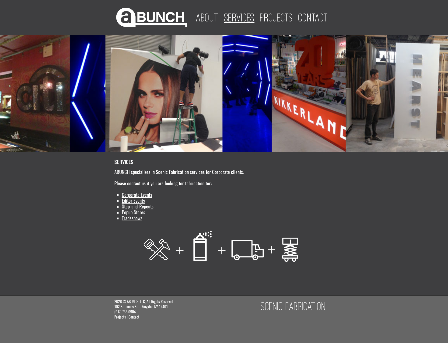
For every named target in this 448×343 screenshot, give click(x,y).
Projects (276, 17)
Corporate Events (137, 194)
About (207, 17)
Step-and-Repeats (138, 206)
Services (239, 17)
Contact (313, 17)
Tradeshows (132, 218)
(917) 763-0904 (125, 311)
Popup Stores (133, 212)
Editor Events (133, 200)
